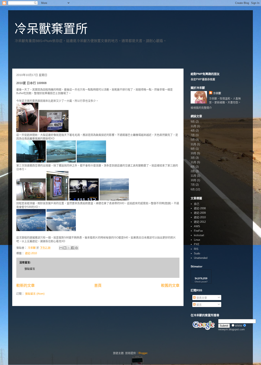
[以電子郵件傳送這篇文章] (61, 248)
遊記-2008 (200, 208)
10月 (193, 153)
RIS (196, 248)
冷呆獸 (217, 93)
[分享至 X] (69, 248)
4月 (193, 130)
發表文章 (201, 297)
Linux (197, 239)
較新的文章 (25, 286)
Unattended (200, 257)
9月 (193, 121)
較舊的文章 (170, 286)
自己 (196, 203)
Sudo (197, 253)
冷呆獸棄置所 (51, 29)
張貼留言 (29, 268)
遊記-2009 (200, 212)
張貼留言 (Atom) (34, 293)
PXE (196, 244)
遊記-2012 (200, 221)
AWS (197, 226)
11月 (193, 126)
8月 (193, 166)
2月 (193, 171)
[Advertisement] (60, 57)
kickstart (199, 235)
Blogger (142, 353)
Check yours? (201, 281)
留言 (199, 304)
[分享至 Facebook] (73, 248)
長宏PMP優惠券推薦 (203, 79)
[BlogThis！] (65, 248)
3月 (193, 157)
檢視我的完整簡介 (201, 107)
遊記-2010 (31, 253)
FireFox (198, 230)
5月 (193, 139)
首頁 (98, 286)
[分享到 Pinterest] (76, 248)
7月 (193, 135)
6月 (193, 189)
